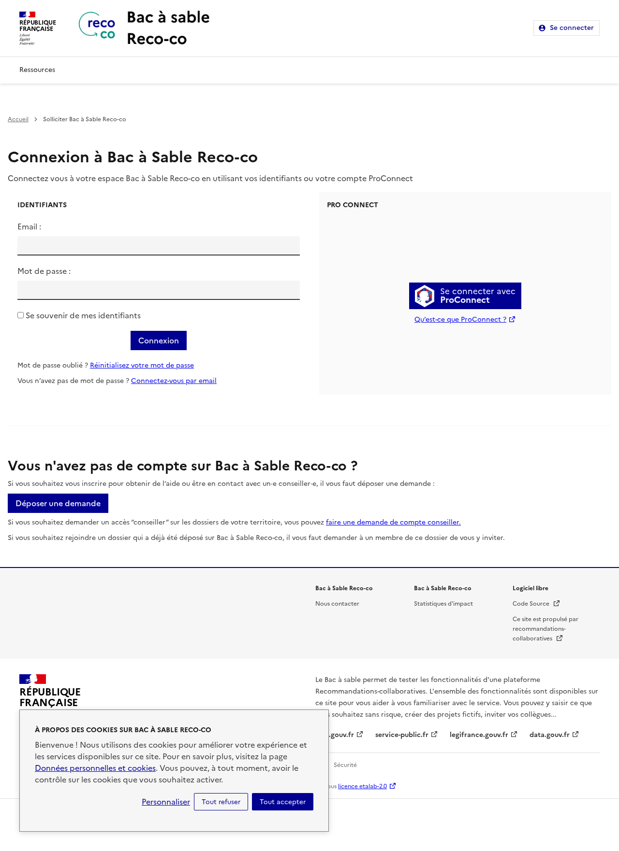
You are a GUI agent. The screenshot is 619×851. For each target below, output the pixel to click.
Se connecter (572, 28)
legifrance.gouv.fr (479, 735)
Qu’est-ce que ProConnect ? (460, 319)
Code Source (536, 603)
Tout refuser (221, 802)
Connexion (158, 340)
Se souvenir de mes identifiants (83, 315)
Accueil (18, 119)
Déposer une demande (58, 503)
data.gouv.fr (550, 735)
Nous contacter (337, 603)
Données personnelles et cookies (95, 768)
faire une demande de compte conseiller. (393, 522)
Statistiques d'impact (443, 603)
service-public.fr (401, 735)
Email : (29, 226)
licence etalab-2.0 (362, 786)
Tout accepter (283, 802)
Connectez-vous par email (174, 381)
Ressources (37, 70)
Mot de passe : (44, 271)
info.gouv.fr (334, 735)
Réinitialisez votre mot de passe (142, 365)
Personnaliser (166, 802)
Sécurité (345, 765)
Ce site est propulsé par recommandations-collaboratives (545, 629)
